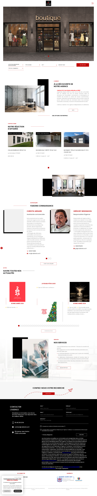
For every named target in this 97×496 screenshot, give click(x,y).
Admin (71, 488)
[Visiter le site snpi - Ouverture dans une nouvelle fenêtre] (65, 479)
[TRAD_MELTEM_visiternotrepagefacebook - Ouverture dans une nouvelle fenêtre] (2, 248)
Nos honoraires (51, 488)
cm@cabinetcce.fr (34, 253)
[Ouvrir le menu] (92, 3)
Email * (42, 412)
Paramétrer (7, 491)
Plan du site (58, 488)
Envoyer (81, 434)
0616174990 (32, 251)
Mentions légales (65, 488)
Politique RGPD (84, 488)
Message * (43, 418)
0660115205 (79, 246)
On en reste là (18, 477)
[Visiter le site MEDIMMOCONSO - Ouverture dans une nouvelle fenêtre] (78, 479)
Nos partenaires (76, 488)
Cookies (67, 489)
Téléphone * (69, 412)
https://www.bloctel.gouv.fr (49, 460)
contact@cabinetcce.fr (22, 427)
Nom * (41, 406)
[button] (45, 56)
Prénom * (68, 406)
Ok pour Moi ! (18, 491)
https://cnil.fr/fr (66, 452)
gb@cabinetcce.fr (81, 248)
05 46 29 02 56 (19, 422)
